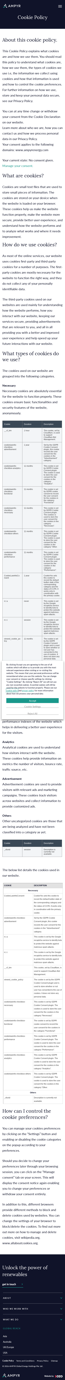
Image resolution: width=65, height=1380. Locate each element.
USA (5, 1352)
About (7, 1298)
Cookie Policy (8, 1360)
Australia (7, 1341)
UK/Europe (8, 1347)
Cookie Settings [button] (32, 706)
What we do (11, 1319)
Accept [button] (32, 700)
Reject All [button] (32, 713)
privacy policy (28, 690)
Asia (5, 1336)
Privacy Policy (42, 1360)
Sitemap (54, 1360)
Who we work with (15, 1309)
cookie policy (12, 690)
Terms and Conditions (25, 1360)
